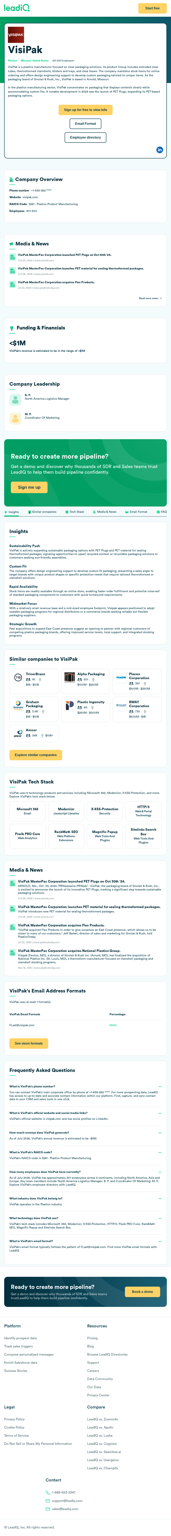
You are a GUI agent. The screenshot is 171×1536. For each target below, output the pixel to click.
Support (93, 1362)
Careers (93, 1371)
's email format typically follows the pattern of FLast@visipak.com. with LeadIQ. (83, 1246)
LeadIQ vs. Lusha (99, 1435)
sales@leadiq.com (65, 1509)
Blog (90, 1346)
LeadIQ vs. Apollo (100, 1427)
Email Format (85, 123)
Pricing (92, 1338)
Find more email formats (128, 1247)
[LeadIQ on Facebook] (155, 1528)
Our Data (94, 1387)
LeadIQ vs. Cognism (102, 1443)
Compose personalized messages (29, 1354)
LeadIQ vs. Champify (102, 1468)
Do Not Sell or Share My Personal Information (38, 1443)
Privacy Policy (14, 1419)
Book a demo (142, 1292)
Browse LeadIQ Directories (107, 1354)
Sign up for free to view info (85, 110)
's (50, 1155)
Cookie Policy (14, 1427)
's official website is (58, 1116)
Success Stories (15, 1371)
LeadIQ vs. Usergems (103, 1460)
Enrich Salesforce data (20, 1362)
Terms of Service (16, 1435)
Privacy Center (98, 1395)
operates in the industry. (36, 1201)
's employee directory (39, 1184)
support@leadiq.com (67, 1501)
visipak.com (53, 1119)
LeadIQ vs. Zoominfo (102, 1419)
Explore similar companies (36, 755)
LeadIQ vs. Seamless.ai (104, 1452)
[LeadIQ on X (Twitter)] (157, 1528)
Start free (152, 8)
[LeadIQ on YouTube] (165, 1528)
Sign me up (29, 487)
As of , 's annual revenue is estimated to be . (53, 1135)
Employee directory (85, 137)
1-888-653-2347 (63, 1492)
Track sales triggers (18, 1346)
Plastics (45, 1204)
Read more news (148, 298)
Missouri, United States (35, 60)
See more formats (29, 1043)
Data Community (100, 1379)
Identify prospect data (20, 1338)
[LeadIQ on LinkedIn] (161, 1528)
